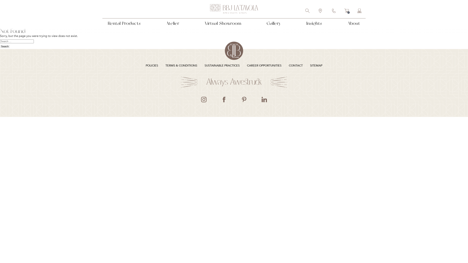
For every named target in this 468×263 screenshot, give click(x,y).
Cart (346, 11)
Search (307, 11)
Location (320, 11)
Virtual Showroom (223, 23)
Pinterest (244, 99)
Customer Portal (359, 11)
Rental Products (124, 23)
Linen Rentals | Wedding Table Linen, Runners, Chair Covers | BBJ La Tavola (234, 9)
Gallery (274, 23)
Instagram (204, 99)
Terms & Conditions (181, 66)
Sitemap (316, 66)
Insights (314, 23)
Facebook (224, 99)
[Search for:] (17, 41)
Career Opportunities (264, 66)
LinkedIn (264, 99)
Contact (334, 11)
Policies (152, 66)
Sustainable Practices (222, 66)
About (354, 23)
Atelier (172, 23)
